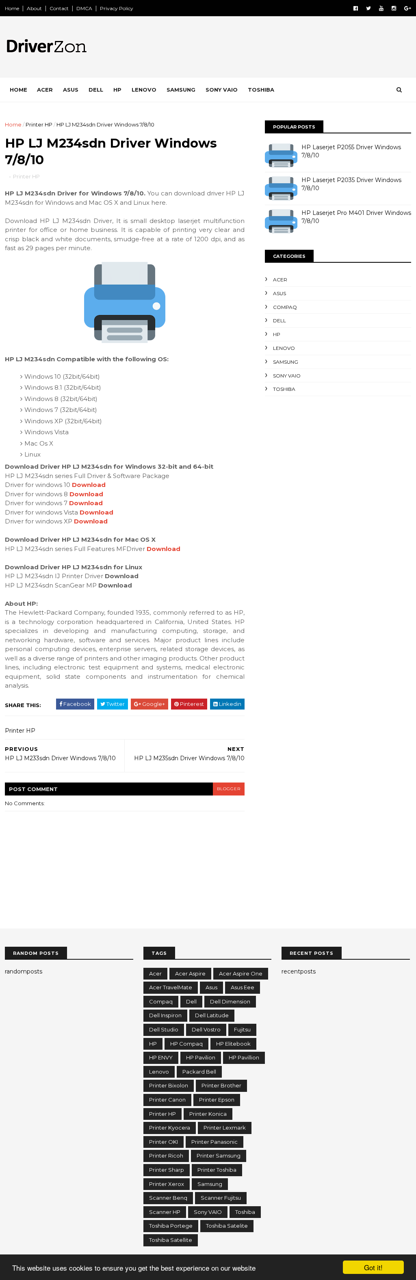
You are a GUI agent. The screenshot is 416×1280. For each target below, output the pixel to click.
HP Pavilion (200, 1057)
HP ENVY (161, 1057)
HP (117, 89)
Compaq (285, 307)
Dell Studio (163, 1029)
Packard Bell (199, 1071)
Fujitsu (242, 1029)
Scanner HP (164, 1212)
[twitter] (368, 8)
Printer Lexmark (225, 1127)
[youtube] (381, 8)
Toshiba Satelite (227, 1225)
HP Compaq (186, 1043)
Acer (45, 89)
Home (12, 8)
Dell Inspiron (165, 1015)
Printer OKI (163, 1141)
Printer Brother (221, 1085)
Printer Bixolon (168, 1085)
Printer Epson (216, 1099)
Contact (59, 8)
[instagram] (394, 8)
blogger (228, 788)
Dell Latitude (212, 1015)
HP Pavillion (244, 1057)
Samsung (181, 89)
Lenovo (144, 89)
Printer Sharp (166, 1169)
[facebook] (355, 8)
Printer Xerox (166, 1184)
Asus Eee (242, 987)
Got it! (373, 1267)
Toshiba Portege (171, 1225)
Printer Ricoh (166, 1155)
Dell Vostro (206, 1029)
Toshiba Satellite (170, 1240)
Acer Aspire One (240, 973)
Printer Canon (167, 1099)
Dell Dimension (230, 1001)
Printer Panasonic (214, 1141)
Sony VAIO (222, 89)
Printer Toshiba (216, 1169)
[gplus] (407, 8)
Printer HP (39, 124)
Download (89, 485)
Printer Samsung (218, 1155)
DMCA (84, 8)
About (34, 8)
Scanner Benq (168, 1197)
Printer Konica (208, 1114)
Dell (96, 89)
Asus (70, 89)
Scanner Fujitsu (221, 1197)
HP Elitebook (233, 1043)
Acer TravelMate (170, 987)
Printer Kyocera (169, 1127)
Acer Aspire (190, 973)
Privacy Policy (116, 8)
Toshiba (261, 89)
